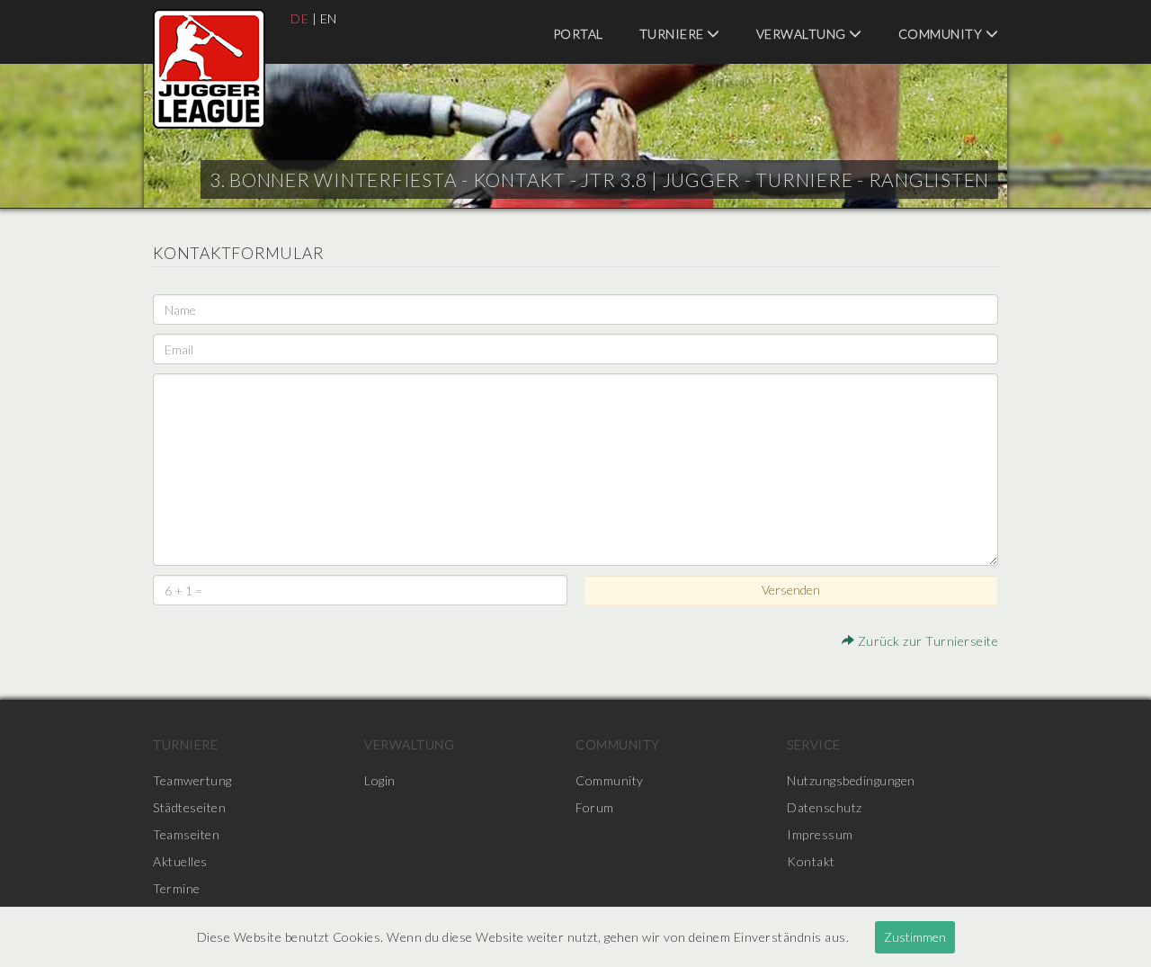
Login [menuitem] (380, 780)
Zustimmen (915, 937)
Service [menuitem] (814, 744)
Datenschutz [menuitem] (824, 807)
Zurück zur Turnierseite (926, 641)
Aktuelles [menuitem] (180, 861)
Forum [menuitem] (595, 807)
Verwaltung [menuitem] (803, 33)
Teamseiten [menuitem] (186, 834)
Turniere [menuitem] (673, 33)
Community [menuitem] (942, 33)
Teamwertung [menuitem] (192, 780)
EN (328, 18)
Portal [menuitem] (578, 33)
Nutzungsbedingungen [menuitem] (851, 780)
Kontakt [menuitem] (811, 861)
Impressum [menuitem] (820, 834)
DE (299, 18)
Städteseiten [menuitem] (189, 807)
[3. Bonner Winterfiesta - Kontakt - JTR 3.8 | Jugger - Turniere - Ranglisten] (209, 69)
